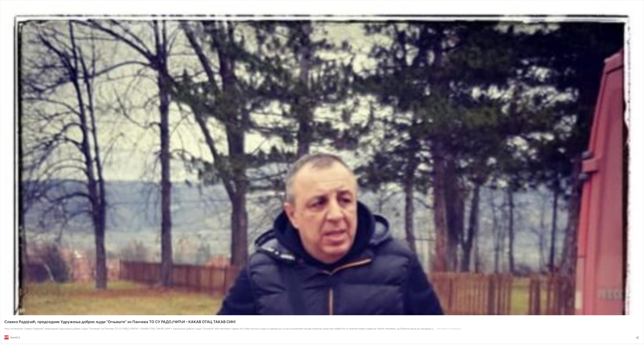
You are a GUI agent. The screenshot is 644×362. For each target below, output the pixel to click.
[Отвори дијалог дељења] (637, 336)
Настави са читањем (449, 328)
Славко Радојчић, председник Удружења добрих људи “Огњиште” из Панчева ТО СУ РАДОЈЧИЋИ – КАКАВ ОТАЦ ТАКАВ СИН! (120, 322)
